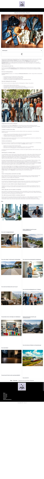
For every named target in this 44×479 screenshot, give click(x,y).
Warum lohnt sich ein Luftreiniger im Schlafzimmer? (11, 316)
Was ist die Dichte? (4, 347)
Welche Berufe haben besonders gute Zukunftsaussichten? (29, 317)
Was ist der (5, 394)
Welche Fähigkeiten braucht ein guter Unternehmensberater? (29, 230)
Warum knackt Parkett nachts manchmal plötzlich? (10, 375)
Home (11, 380)
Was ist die (5, 395)
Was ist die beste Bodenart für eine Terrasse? (9, 286)
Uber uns (5, 397)
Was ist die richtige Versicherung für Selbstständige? (10, 259)
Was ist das (15, 380)
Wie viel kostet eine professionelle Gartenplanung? (32, 259)
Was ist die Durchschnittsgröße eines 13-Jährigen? (32, 289)
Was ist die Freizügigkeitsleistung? (7, 232)
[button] (22, 9)
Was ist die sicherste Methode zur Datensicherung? (32, 345)
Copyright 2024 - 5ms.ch (22, 402)
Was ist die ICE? (26, 377)
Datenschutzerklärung (7, 399)
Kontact (4, 398)
